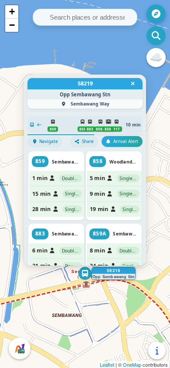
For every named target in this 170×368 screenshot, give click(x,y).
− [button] (12, 25)
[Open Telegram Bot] (20, 348)
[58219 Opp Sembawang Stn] (85, 273)
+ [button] (12, 11)
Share (88, 141)
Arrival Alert (125, 141)
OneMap (132, 364)
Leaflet (107, 364)
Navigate (48, 141)
